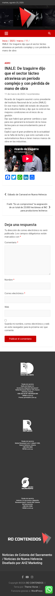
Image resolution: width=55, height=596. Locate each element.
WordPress (36, 591)
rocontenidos (33, 94)
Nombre (9, 279)
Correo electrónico (15, 293)
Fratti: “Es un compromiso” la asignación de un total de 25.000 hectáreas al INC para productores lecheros (27, 207)
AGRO (7, 63)
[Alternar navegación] (6, 33)
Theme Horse (31, 586)
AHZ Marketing (31, 563)
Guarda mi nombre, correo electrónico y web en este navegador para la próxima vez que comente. (27, 327)
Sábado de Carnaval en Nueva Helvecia (27, 194)
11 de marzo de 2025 (15, 94)
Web (7, 307)
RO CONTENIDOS (34, 582)
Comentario (11, 242)
